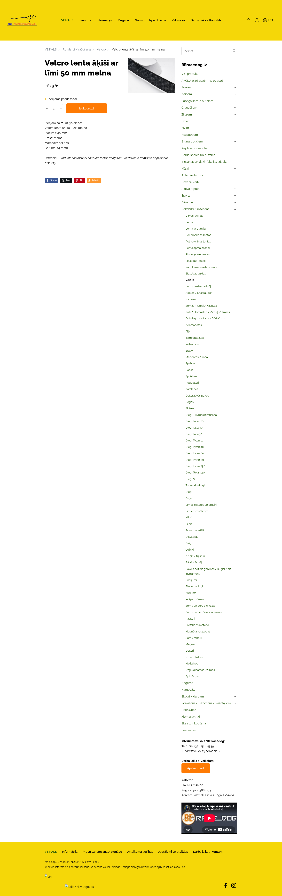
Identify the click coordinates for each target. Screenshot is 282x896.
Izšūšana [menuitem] (191, 299)
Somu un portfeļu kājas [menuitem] (200, 605)
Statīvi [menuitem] (189, 350)
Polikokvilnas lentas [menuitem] (198, 241)
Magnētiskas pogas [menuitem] (198, 631)
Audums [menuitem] (191, 593)
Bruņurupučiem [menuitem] (192, 141)
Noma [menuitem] (139, 20)
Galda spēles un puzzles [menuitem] (198, 155)
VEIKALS (51, 49)
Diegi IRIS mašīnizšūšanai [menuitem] (201, 414)
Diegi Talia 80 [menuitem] (194, 427)
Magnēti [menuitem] (191, 644)
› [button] (235, 87)
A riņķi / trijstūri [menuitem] (195, 556)
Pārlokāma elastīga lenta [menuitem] (201, 267)
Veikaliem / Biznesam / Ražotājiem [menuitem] (206, 703)
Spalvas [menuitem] (190, 363)
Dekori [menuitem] (190, 650)
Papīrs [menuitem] (189, 370)
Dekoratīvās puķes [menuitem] (197, 395)
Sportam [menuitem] (187, 195)
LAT (270, 20)
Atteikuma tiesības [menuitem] (140, 851)
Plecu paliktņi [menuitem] (194, 586)
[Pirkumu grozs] (249, 20)
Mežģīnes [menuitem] (192, 663)
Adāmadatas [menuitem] (194, 325)
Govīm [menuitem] (185, 121)
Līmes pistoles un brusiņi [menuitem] (201, 504)
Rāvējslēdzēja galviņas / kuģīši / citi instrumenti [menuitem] (209, 571)
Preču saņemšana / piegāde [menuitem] (102, 851)
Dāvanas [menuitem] (187, 202)
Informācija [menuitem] (104, 20)
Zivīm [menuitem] (185, 128)
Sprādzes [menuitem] (191, 376)
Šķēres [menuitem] (190, 408)
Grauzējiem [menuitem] (189, 107)
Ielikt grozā (86, 108)
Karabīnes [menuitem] (192, 389)
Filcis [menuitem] (189, 524)
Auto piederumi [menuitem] (192, 175)
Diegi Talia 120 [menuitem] (195, 421)
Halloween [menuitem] (188, 710)
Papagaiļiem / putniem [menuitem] (197, 101)
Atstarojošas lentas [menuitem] (198, 254)
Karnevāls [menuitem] (188, 689)
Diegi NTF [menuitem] (192, 479)
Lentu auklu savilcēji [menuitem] (199, 286)
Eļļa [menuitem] (188, 331)
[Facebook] (225, 885)
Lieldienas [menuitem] (188, 730)
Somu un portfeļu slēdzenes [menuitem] (204, 612)
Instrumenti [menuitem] (193, 344)
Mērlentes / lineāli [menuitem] (197, 357)
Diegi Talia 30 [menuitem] (194, 434)
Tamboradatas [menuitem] (195, 337)
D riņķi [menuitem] (190, 543)
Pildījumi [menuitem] (191, 580)
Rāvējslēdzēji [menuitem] (194, 562)
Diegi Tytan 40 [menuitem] (195, 446)
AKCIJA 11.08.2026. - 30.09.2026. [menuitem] (202, 80)
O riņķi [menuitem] (190, 549)
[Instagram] (233, 885)
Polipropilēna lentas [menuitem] (198, 235)
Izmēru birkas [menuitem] (194, 657)
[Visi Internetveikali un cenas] (54, 886)
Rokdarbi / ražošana (77, 49)
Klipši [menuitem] (189, 517)
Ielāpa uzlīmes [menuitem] (195, 599)
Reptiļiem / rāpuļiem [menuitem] (195, 148)
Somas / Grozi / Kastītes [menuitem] (201, 305)
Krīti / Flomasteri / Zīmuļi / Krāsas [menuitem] (208, 312)
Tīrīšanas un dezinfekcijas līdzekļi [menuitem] (204, 161)
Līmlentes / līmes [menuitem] (197, 511)
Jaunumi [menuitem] (85, 20)
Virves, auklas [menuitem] (194, 215)
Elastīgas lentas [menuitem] (195, 260)
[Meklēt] (234, 51)
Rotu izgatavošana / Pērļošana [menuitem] (205, 318)
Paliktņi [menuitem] (190, 618)
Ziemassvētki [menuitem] (190, 716)
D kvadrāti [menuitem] (192, 536)
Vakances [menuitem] (178, 20)
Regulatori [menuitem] (192, 382)
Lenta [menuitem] (189, 222)
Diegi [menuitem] (189, 491)
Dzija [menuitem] (189, 498)
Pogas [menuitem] (190, 402)
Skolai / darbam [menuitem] (192, 696)
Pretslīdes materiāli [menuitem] (198, 625)
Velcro (101, 49)
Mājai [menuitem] (185, 168)
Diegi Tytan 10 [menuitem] (194, 440)
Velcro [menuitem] (190, 280)
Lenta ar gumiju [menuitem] (196, 228)
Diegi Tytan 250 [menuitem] (195, 466)
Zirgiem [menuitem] (186, 114)
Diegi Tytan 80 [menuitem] (195, 459)
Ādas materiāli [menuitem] (195, 530)
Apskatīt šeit (195, 768)
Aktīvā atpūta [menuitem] (190, 189)
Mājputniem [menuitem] (189, 134)
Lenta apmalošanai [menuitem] (198, 247)
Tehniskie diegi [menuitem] (195, 485)
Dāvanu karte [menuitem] (190, 182)
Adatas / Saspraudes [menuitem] (199, 292)
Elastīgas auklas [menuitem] (196, 273)
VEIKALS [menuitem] (67, 20)
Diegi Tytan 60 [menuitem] (195, 453)
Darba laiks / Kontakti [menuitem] (206, 20)
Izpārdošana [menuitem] (157, 20)
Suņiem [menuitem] (186, 87)
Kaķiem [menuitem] (186, 94)
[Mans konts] (257, 20)
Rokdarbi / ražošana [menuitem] (195, 209)
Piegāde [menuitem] (123, 20)
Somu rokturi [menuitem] (194, 637)
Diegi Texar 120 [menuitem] (195, 472)
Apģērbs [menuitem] (187, 683)
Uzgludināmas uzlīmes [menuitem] (200, 670)
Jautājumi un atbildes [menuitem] (173, 851)
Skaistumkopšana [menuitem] (193, 723)
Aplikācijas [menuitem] (192, 676)
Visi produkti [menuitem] (189, 73)
